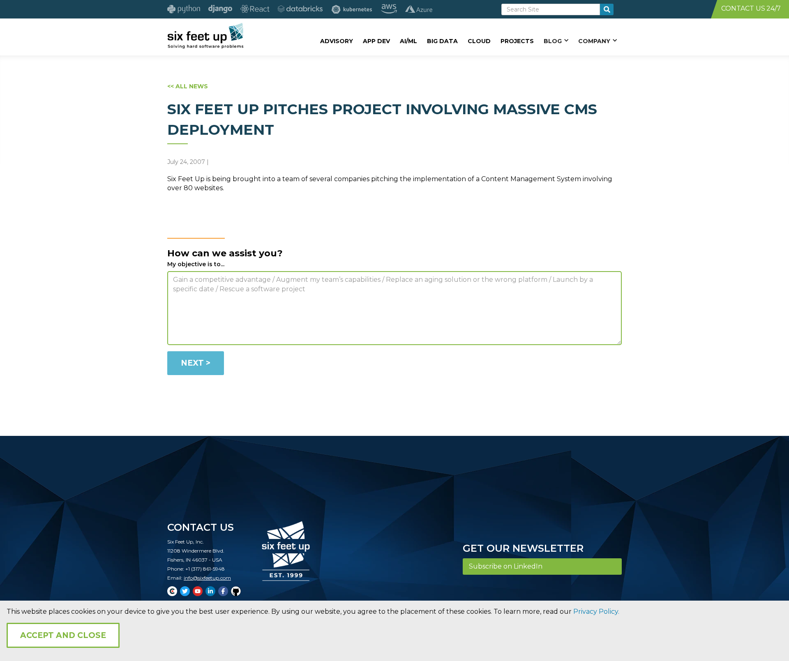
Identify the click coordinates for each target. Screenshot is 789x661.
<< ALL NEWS (187, 86)
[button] (556, 41)
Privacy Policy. (596, 611)
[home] (205, 35)
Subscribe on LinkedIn (505, 566)
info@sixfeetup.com (207, 578)
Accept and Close (63, 635)
